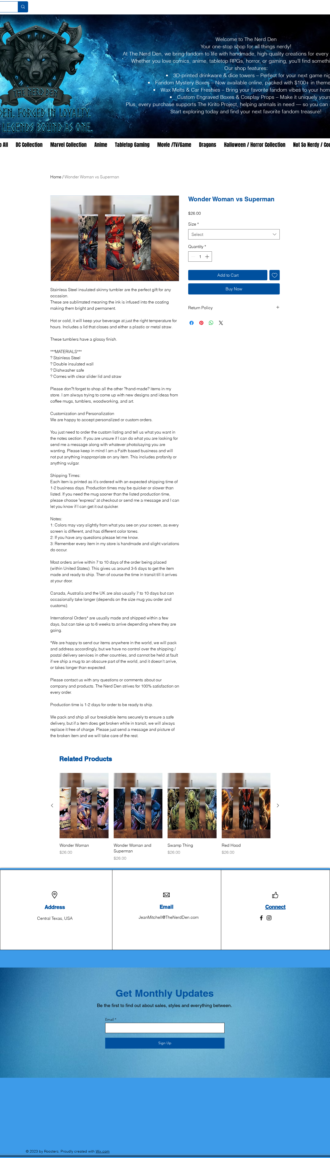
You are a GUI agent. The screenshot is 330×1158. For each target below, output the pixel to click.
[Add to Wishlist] (274, 275)
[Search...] (23, 7)
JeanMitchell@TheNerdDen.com (169, 917)
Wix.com (103, 1151)
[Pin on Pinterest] (201, 323)
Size (193, 224)
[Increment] (207, 256)
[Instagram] (269, 918)
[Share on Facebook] (191, 323)
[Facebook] (261, 918)
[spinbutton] (200, 256)
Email (109, 1019)
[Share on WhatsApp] (211, 323)
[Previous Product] (52, 805)
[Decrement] (192, 256)
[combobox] (234, 234)
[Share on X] (221, 323)
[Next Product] (278, 805)
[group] (165, 817)
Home (55, 176)
